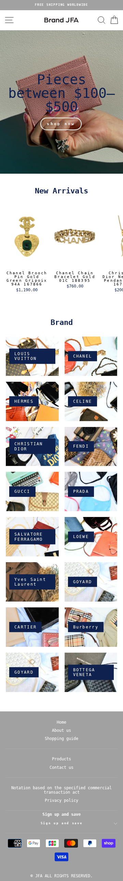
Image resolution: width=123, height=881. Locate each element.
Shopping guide (61, 738)
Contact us (61, 767)
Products (61, 759)
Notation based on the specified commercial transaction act (61, 790)
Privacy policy (61, 800)
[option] (61, 5)
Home (61, 722)
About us (61, 730)
